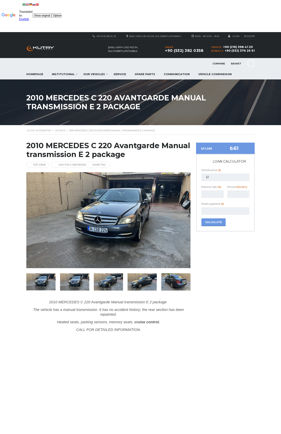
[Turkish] (37, 4)
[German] (30, 4)
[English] (27, 4)
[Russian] (34, 4)
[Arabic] (24, 4)
